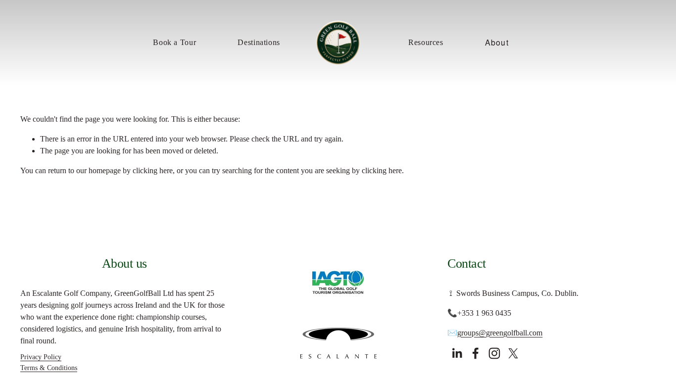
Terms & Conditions (48, 368)
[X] (513, 353)
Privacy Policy (40, 357)
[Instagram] (494, 353)
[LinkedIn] (457, 353)
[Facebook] (476, 353)
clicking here (153, 170)
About (497, 42)
